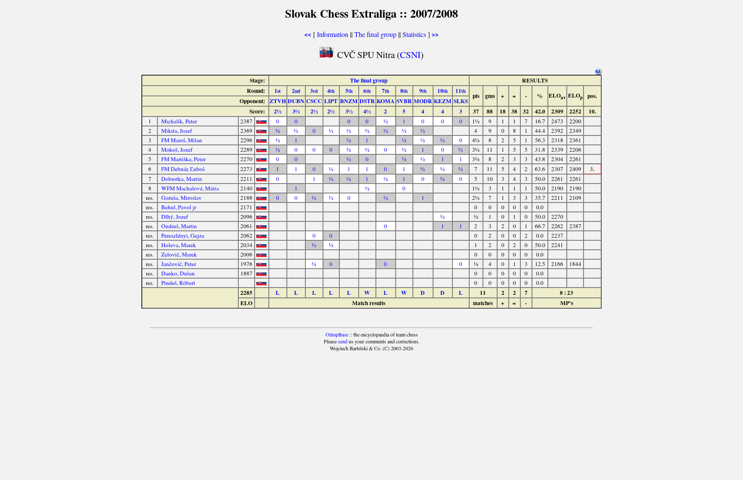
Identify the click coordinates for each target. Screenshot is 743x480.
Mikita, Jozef (176, 131)
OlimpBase (336, 334)
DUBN (296, 101)
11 (460, 90)
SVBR (404, 101)
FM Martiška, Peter (183, 159)
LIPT (331, 101)
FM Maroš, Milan (181, 140)
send (342, 341)
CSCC (314, 101)
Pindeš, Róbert (178, 283)
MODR (423, 101)
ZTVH (278, 101)
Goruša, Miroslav (181, 198)
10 (442, 90)
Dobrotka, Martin (181, 179)
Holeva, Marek (178, 245)
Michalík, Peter (179, 121)
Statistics (414, 34)
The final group (375, 34)
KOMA (386, 101)
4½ (367, 111)
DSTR (367, 101)
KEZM (442, 101)
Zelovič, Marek (179, 254)
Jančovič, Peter (178, 264)
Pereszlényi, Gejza (182, 235)
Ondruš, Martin (179, 226)
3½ (296, 111)
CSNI (410, 54)
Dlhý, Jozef (174, 216)
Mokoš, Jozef (176, 149)
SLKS (461, 101)
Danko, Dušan (178, 273)
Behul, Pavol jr (178, 207)
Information (332, 34)
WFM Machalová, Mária (190, 188)
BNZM (349, 101)
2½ (277, 111)
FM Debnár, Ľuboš (183, 169)
